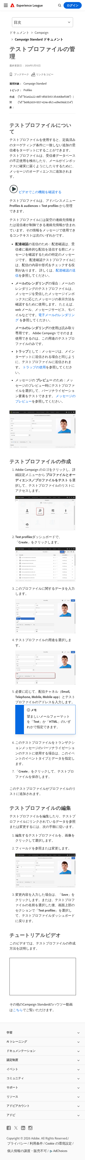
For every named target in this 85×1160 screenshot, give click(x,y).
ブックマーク (21, 74)
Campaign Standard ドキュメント (39, 39)
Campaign (41, 32)
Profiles (28, 90)
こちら (18, 1010)
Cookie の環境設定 (58, 1143)
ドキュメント (19, 32)
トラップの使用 (34, 367)
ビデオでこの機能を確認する (40, 192)
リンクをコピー (44, 74)
